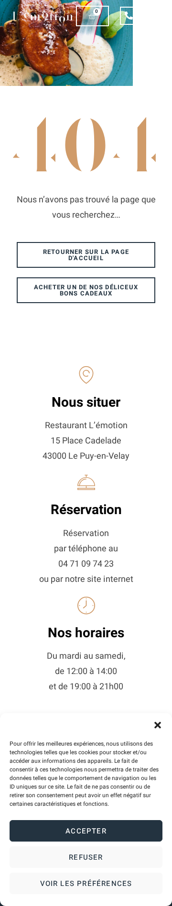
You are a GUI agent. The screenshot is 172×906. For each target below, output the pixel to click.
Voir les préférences (86, 883)
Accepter (86, 831)
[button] (157, 725)
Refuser (86, 857)
